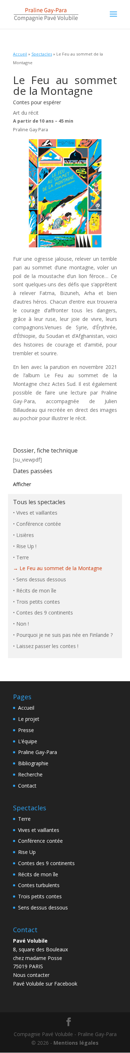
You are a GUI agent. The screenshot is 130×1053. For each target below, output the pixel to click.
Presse (26, 730)
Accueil (20, 54)
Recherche (30, 774)
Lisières (25, 535)
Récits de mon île (36, 590)
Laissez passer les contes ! (47, 646)
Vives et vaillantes (36, 512)
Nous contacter (31, 975)
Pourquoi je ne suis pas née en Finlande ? (64, 634)
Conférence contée (38, 523)
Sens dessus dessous (41, 579)
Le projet (28, 718)
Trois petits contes (38, 601)
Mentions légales (76, 1042)
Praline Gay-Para (37, 752)
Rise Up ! (26, 546)
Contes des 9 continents (44, 612)
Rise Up (27, 852)
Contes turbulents (39, 885)
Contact (27, 785)
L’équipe (27, 741)
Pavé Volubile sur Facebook (45, 983)
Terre (22, 557)
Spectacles (41, 54)
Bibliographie (33, 763)
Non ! (22, 623)
